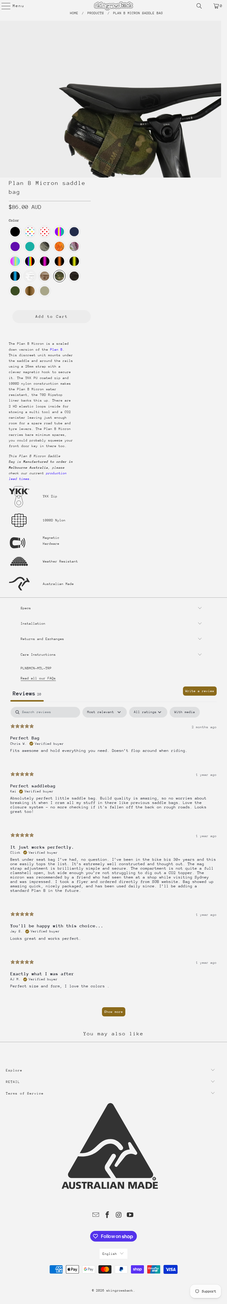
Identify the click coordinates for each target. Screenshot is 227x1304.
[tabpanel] (113, 864)
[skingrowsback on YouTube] (130, 1215)
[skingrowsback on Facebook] (107, 1215)
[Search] (199, 6)
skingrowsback (119, 1290)
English (110, 1254)
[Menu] (3, 6)
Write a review (199, 691)
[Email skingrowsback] (96, 1215)
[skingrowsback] (113, 6)
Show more (113, 1012)
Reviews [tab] (27, 693)
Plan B (56, 350)
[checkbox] (185, 712)
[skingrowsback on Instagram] (119, 1215)
